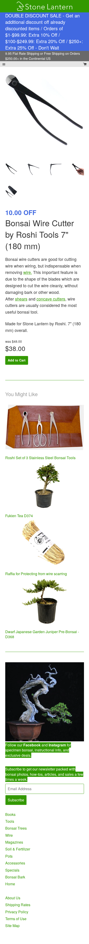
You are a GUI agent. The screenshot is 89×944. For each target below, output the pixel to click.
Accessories (15, 863)
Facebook (32, 745)
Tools (9, 821)
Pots (9, 856)
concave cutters (51, 299)
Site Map (12, 925)
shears (21, 299)
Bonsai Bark (15, 877)
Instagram (57, 745)
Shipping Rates (17, 904)
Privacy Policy (16, 911)
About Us (12, 897)
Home (10, 883)
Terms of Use (15, 918)
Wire (9, 835)
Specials (12, 870)
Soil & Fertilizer (17, 849)
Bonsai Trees (16, 828)
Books (10, 814)
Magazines (14, 842)
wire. (27, 272)
